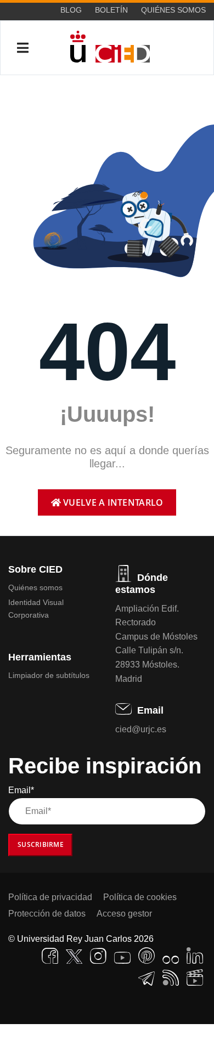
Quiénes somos (173, 9)
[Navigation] (23, 48)
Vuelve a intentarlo (112, 502)
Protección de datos (47, 913)
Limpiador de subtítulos (48, 675)
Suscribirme (41, 844)
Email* (21, 790)
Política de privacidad (50, 897)
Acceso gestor (124, 913)
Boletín (111, 9)
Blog (71, 9)
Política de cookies (140, 897)
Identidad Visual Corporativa (36, 608)
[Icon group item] (50, 956)
